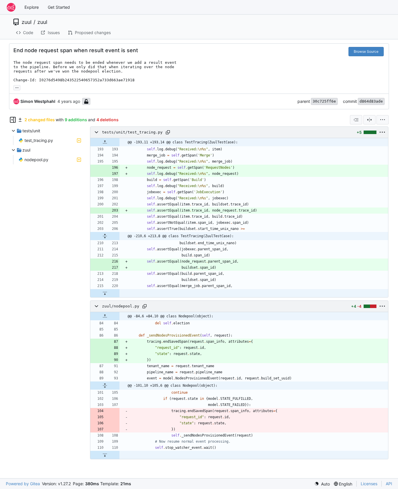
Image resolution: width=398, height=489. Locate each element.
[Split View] (369, 119)
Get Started (59, 7)
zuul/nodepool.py (120, 306)
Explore (31, 7)
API (389, 483)
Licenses (369, 483)
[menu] (382, 119)
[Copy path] (168, 132)
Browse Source (366, 51)
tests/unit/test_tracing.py (132, 132)
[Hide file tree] (13, 120)
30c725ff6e (324, 101)
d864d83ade (371, 101)
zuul (26, 22)
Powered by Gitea (23, 483)
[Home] (11, 7)
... (17, 87)
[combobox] (356, 119)
